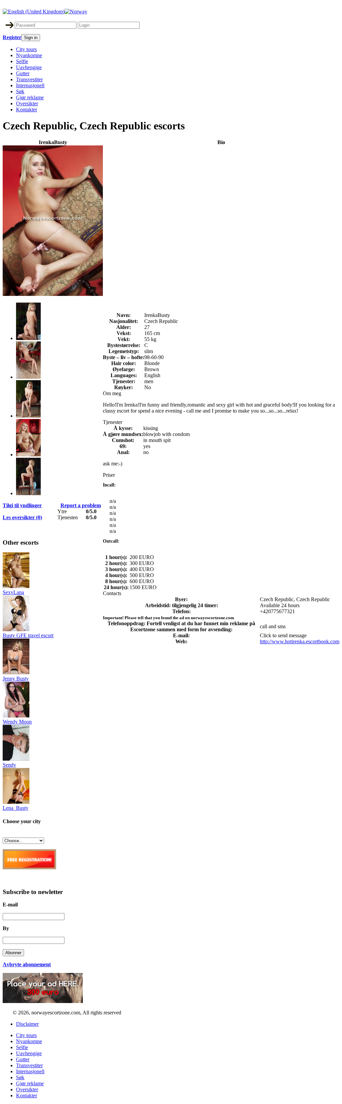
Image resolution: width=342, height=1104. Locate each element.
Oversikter (27, 103)
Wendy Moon (17, 722)
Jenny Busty (16, 678)
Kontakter (26, 109)
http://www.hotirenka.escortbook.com (299, 641)
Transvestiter (29, 79)
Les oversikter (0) (22, 517)
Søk (20, 91)
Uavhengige (29, 67)
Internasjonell (30, 85)
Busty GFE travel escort (28, 635)
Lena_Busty (15, 808)
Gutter (22, 73)
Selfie (22, 61)
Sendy (9, 765)
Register (12, 37)
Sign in (30, 37)
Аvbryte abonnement (27, 964)
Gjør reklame (30, 97)
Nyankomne (29, 55)
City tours (26, 49)
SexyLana (13, 592)
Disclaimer (27, 1024)
